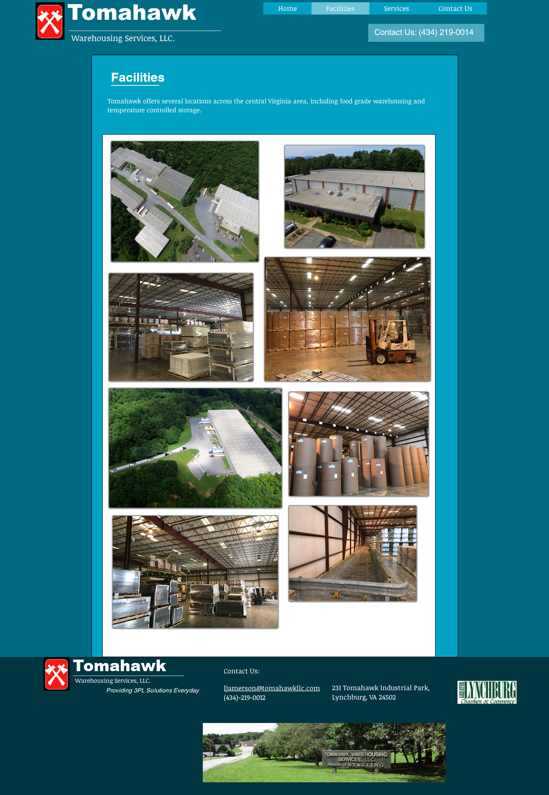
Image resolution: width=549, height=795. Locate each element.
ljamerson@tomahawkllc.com (272, 687)
